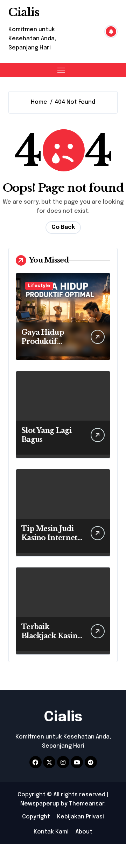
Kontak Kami (51, 832)
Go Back (63, 227)
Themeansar (86, 804)
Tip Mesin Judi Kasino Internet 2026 (49, 537)
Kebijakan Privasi (80, 817)
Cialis (23, 12)
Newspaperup (39, 804)
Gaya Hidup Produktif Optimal (42, 341)
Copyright (36, 817)
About (84, 832)
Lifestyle (39, 286)
